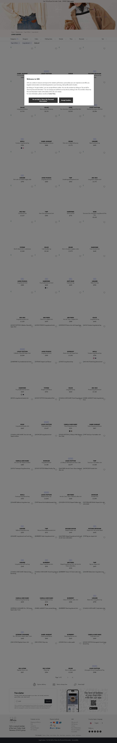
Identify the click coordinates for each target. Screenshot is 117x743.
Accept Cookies (66, 100)
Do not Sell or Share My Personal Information (43, 100)
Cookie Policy (51, 93)
